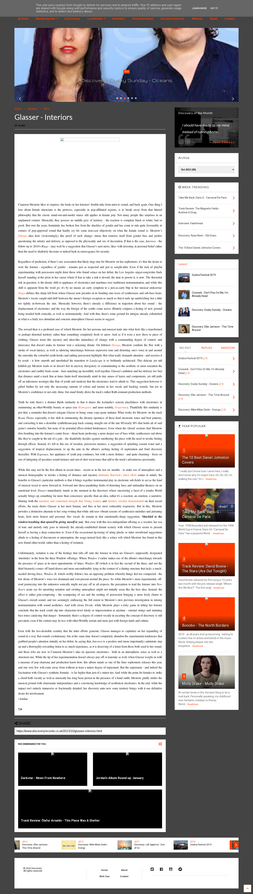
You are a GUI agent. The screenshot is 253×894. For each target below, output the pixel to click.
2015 (36, 841)
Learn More (199, 8)
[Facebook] (161, 869)
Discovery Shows (142, 18)
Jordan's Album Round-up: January (120, 778)
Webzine (197, 18)
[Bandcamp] (180, 869)
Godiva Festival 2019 (204, 274)
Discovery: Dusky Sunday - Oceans (126, 80)
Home (25, 18)
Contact (229, 18)
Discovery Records (172, 18)
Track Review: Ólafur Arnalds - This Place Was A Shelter (60, 820)
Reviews (32, 108)
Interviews (118, 18)
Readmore (211, 479)
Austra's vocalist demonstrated (126, 501)
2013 (46, 108)
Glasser (22, 236)
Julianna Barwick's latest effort (118, 475)
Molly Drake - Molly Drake (203, 683)
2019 (148, 841)
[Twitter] (152, 869)
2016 (204, 841)
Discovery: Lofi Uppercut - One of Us (105, 846)
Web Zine (104, 876)
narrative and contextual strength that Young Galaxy (70, 501)
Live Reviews (95, 18)
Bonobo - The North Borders (205, 625)
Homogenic (85, 407)
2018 (126, 71)
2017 (92, 841)
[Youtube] (170, 869)
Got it (214, 8)
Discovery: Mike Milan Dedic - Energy (49, 846)
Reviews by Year (45, 18)
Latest (182, 264)
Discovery (73, 18)
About (213, 18)
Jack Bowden (223, 142)
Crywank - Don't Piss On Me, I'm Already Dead (216, 846)
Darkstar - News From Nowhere (43, 778)
